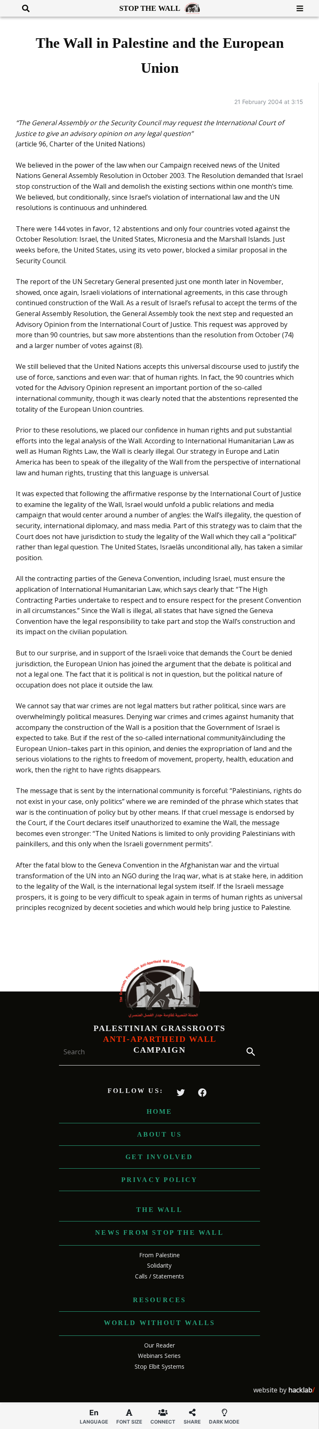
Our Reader (159, 1345)
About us (159, 1134)
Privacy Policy (159, 1179)
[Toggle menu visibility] (296, 8)
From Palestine (159, 1255)
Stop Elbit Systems (159, 1366)
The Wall (159, 1209)
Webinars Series (159, 1356)
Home (160, 1111)
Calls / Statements (159, 1276)
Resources (159, 1299)
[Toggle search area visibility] (22, 8)
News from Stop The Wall (159, 1232)
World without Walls (160, 1322)
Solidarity (159, 1265)
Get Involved (159, 1156)
